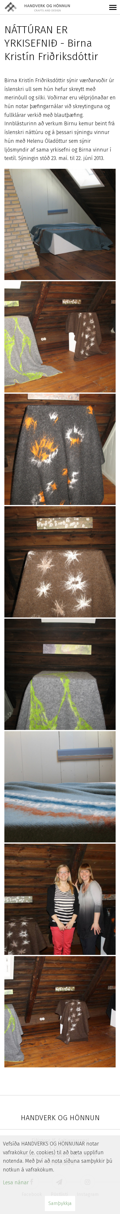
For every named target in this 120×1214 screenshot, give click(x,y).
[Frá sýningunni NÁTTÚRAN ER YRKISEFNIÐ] (60, 224)
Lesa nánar (16, 1182)
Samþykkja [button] (60, 1203)
